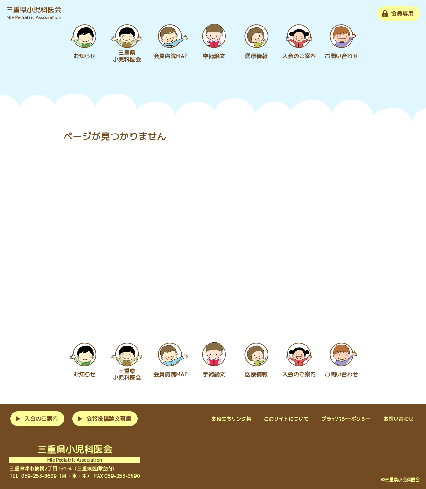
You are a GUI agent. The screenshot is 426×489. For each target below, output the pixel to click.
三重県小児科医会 (33, 12)
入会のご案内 (41, 419)
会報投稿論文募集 (108, 419)
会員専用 (402, 13)
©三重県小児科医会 (400, 479)
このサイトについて (286, 418)
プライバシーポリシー (346, 418)
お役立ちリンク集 (231, 418)
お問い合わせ (399, 418)
